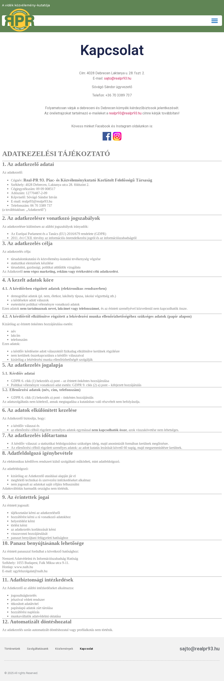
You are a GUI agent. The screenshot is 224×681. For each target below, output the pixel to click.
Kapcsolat (86, 648)
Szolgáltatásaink (37, 648)
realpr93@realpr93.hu (125, 113)
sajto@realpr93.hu (117, 78)
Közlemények (64, 648)
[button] (214, 20)
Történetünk (12, 648)
